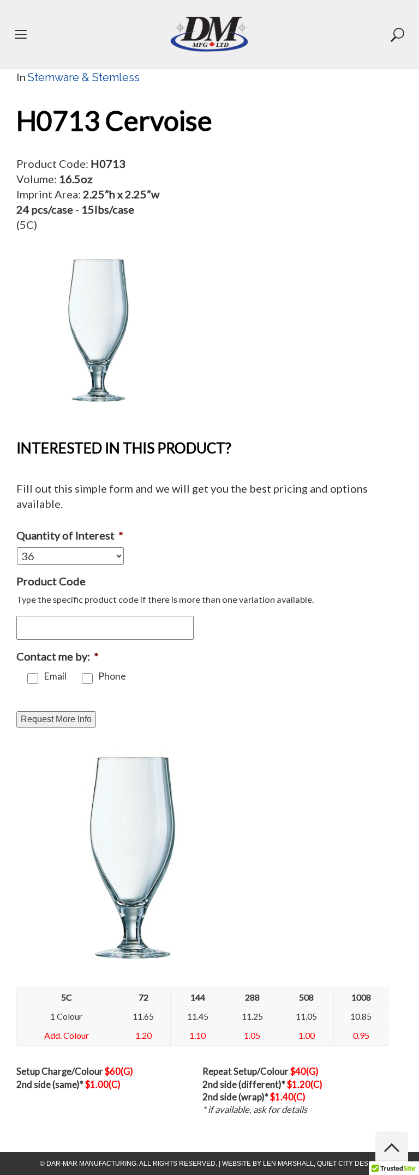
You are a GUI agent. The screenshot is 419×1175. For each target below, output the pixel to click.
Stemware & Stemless (84, 77)
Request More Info (56, 719)
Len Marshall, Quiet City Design (321, 1163)
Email (55, 676)
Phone (112, 676)
